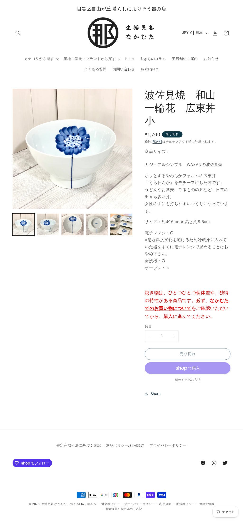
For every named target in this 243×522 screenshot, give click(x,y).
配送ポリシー (185, 504)
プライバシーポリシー (168, 445)
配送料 (157, 141)
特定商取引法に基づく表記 (78, 445)
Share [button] (156, 394)
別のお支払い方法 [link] (188, 380)
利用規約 (165, 504)
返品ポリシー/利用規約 (125, 445)
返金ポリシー (110, 504)
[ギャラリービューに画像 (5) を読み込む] (121, 225)
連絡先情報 (207, 504)
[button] (18, 32)
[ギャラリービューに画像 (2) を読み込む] (48, 225)
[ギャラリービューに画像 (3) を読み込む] (72, 225)
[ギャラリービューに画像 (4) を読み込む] (97, 225)
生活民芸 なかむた (53, 504)
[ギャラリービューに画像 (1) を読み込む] (24, 225)
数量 (148, 326)
